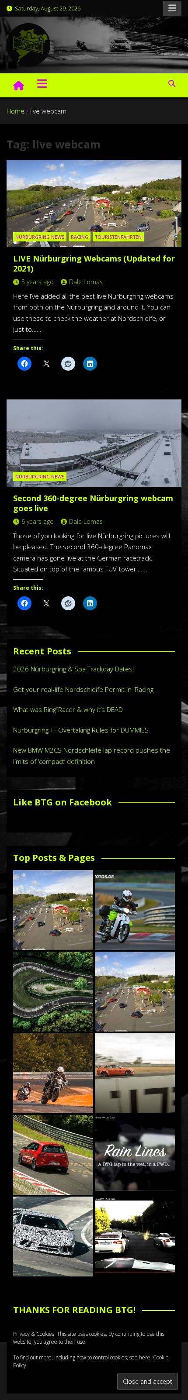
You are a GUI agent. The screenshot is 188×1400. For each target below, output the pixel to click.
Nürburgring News (39, 237)
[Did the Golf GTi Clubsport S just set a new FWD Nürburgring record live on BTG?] (53, 1155)
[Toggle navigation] (42, 83)
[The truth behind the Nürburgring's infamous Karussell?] (53, 992)
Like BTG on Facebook (62, 802)
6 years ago (37, 521)
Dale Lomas (86, 282)
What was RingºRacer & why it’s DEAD (68, 709)
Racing (79, 237)
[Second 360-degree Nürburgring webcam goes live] (94, 443)
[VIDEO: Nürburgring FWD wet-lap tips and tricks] (135, 1155)
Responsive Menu (172, 8)
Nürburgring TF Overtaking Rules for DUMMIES (81, 730)
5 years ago (37, 282)
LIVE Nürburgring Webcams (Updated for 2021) (94, 263)
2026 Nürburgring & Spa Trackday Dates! (73, 668)
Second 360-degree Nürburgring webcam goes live (93, 503)
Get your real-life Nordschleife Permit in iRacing (83, 689)
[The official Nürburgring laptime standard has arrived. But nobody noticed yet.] (135, 1073)
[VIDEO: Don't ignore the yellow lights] (135, 1236)
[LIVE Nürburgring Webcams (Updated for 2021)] (94, 203)
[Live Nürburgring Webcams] (53, 910)
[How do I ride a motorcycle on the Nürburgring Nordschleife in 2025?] (53, 1073)
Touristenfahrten (118, 237)
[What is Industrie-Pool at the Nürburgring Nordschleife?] (53, 1236)
